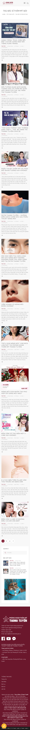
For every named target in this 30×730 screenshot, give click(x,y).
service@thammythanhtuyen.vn (13, 633)
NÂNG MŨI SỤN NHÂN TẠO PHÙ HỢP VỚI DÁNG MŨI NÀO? (14, 392)
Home (3, 14)
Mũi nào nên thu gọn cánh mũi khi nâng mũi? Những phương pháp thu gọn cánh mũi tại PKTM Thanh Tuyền (14, 258)
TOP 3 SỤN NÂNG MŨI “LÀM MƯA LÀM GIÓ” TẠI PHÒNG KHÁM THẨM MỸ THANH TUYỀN (14, 345)
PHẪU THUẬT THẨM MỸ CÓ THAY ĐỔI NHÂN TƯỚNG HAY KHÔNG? (14, 169)
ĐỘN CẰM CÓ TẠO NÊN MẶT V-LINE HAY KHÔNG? (13, 434)
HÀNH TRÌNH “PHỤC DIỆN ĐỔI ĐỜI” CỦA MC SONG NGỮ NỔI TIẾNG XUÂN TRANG (13, 41)
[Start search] (28, 3)
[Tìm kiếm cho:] (15, 552)
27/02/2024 (10, 437)
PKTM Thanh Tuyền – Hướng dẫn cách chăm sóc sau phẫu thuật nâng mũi (14, 216)
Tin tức (3, 46)
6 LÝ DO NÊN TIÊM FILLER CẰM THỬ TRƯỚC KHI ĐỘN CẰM (13, 481)
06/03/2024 (10, 46)
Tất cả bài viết (10, 14)
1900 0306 (8, 629)
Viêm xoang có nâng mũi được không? (12, 305)
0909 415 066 (8, 631)
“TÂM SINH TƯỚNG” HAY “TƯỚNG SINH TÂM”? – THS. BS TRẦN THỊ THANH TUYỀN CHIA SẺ (14, 129)
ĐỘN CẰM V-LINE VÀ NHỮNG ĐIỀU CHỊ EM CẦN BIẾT (12, 520)
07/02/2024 (10, 523)
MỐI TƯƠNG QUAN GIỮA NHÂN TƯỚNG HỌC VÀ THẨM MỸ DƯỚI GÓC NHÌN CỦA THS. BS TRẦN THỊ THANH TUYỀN (14, 89)
